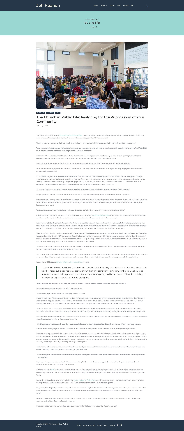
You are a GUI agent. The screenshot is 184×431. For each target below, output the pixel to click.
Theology (40, 112)
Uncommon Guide (89, 425)
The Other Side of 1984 (101, 215)
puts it (53, 370)
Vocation (50, 112)
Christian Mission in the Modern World (69, 262)
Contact (125, 5)
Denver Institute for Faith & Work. (85, 380)
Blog (118, 5)
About (96, 5)
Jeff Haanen (48, 5)
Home (88, 27)
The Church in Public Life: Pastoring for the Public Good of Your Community (90, 119)
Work (58, 112)
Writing (112, 5)
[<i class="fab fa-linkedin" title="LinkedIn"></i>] (132, 5)
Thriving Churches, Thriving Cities (70, 135)
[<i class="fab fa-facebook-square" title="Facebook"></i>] (117, 425)
